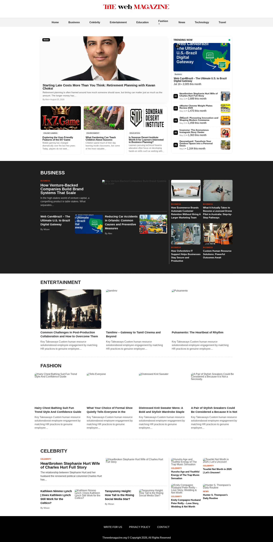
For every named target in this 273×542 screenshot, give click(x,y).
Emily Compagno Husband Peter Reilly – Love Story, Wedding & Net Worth (186, 503)
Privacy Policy (139, 527)
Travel (222, 22)
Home (55, 22)
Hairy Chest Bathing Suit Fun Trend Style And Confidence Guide (58, 409)
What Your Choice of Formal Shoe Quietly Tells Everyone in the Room (110, 410)
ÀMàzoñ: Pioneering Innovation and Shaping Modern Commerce (198, 119)
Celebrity (94, 22)
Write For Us (113, 527)
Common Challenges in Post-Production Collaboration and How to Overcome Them (69, 334)
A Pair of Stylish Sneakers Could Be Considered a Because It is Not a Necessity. (214, 410)
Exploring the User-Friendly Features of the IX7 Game (57, 138)
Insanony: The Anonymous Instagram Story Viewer (194, 131)
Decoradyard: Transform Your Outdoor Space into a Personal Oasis (196, 143)
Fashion (163, 21)
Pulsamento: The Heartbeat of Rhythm (197, 332)
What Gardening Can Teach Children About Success (101, 138)
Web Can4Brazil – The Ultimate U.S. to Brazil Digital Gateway (200, 79)
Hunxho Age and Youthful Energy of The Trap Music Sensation (185, 475)
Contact (163, 527)
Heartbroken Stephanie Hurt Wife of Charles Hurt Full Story (198, 94)
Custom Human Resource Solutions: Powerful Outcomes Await (217, 254)
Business (74, 22)
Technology (202, 22)
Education (142, 22)
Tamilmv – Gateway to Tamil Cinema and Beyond (133, 334)
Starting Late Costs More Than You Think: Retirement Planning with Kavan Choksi (99, 87)
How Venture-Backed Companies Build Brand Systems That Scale (62, 189)
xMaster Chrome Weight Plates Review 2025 (195, 106)
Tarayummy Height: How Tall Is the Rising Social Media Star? (119, 495)
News (182, 22)
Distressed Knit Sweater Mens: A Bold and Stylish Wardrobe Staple (161, 409)
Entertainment (118, 22)
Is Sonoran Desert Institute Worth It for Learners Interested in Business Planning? (146, 139)
